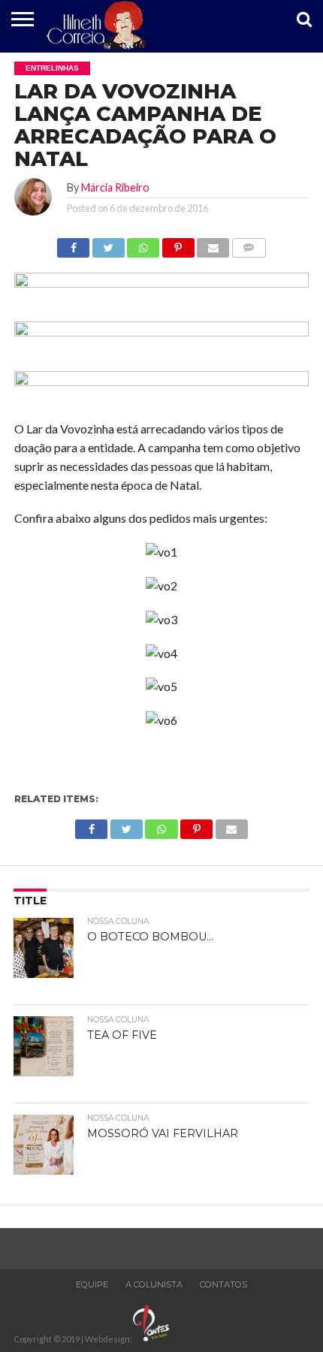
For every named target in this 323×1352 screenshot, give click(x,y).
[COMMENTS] (248, 244)
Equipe (92, 1284)
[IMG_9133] (161, 283)
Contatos (223, 1284)
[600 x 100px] (161, 381)
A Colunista (154, 1284)
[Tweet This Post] (108, 244)
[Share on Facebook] (73, 244)
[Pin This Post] (178, 244)
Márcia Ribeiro (115, 187)
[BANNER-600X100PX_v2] (161, 331)
